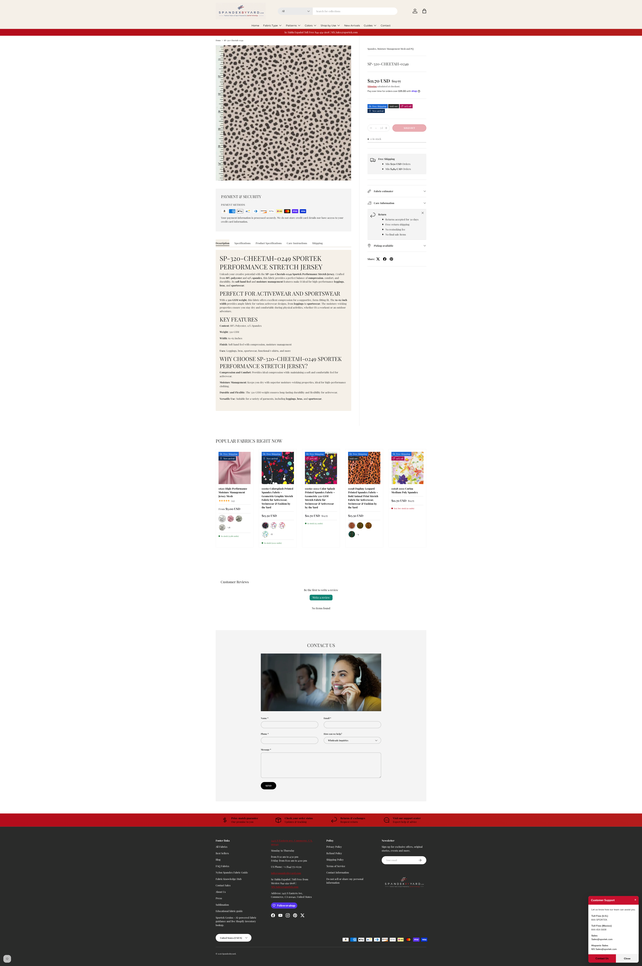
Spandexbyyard (229, 953)
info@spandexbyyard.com (286, 873)
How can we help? (333, 733)
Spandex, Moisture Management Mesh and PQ (390, 48)
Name (264, 718)
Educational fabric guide (229, 911)
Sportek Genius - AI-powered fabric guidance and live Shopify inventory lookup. (236, 921)
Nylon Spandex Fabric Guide (232, 872)
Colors (308, 25)
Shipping (372, 86)
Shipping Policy (335, 859)
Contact (386, 25)
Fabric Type (270, 25)
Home (255, 25)
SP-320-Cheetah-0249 (233, 40)
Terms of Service (335, 866)
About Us (221, 891)
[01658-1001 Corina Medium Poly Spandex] (407, 468)
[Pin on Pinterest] (391, 259)
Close (627, 958)
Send (268, 785)
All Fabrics (221, 846)
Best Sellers (222, 853)
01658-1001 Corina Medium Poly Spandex (404, 490)
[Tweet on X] (378, 259)
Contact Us (602, 958)
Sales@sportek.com (602, 939)
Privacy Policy (334, 846)
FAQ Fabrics (222, 866)
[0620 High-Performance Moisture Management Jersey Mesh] (235, 468)
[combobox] (338, 11)
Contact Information (337, 872)
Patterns (291, 25)
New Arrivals (352, 25)
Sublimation (222, 904)
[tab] (222, 243)
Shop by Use (328, 25)
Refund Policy (334, 853)
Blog (218, 859)
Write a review (321, 597)
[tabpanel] (283, 330)
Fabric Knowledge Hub (228, 879)
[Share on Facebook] (384, 259)
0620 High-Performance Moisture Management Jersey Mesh (233, 492)
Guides (368, 25)
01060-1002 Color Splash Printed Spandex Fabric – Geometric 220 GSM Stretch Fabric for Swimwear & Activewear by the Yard (320, 498)
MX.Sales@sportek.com (284, 886)
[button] (424, 11)
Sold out (409, 127)
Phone (264, 733)
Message (265, 749)
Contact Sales (223, 885)
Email (327, 718)
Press (219, 898)
